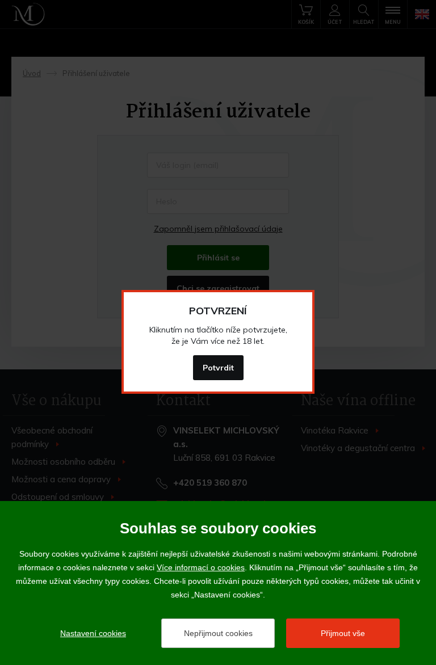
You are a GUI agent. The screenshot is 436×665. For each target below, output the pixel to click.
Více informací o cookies (201, 567)
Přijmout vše (343, 633)
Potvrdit (218, 368)
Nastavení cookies (93, 633)
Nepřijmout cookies (218, 633)
